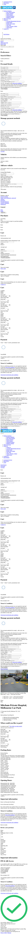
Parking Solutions (7, 11)
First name (3, 67)
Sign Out (3, 212)
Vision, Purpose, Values (11, 26)
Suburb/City (3, 78)
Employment (9, 22)
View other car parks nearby (15, 726)
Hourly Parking (9, 13)
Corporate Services (7, 1)
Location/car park (5, 726)
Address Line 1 (4, 75)
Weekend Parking (10, 16)
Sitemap (9, 932)
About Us (5, 20)
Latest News (9, 27)
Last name (3, 68)
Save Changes (4, 88)
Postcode (3, 80)
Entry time (3, 299)
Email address (4, 70)
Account (2, 151)
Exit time (3, 308)
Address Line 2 (4, 77)
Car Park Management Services (13, 21)
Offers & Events (7, 18)
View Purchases (4, 428)
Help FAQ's (6, 3)
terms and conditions (17, 83)
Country (2, 73)
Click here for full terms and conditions (9, 374)
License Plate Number (6, 81)
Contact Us (6, 28)
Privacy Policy (4, 932)
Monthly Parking (10, 17)
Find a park (3, 268)
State (2, 74)
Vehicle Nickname (5, 184)
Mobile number (4, 71)
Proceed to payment (5, 257)
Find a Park (3, 44)
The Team (8, 25)
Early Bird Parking (10, 12)
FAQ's (2, 41)
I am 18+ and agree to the (11, 83)
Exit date (3, 303)
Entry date (3, 294)
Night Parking (9, 14)
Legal (4, 4)
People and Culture (10, 23)
